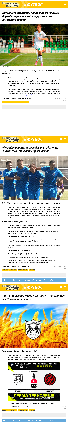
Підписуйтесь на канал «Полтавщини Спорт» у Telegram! (36, 280)
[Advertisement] (34, 122)
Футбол (35, 4)
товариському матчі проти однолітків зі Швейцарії (24, 95)
